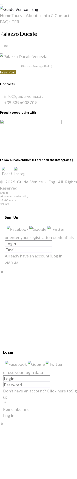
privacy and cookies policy (14, 196)
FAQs (5, 21)
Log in (56, 255)
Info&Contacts (8, 200)
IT (12, 21)
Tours (16, 15)
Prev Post (8, 72)
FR (16, 21)
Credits (4, 192)
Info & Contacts (57, 15)
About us (34, 15)
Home (5, 15)
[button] (18, 229)
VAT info (4, 203)
